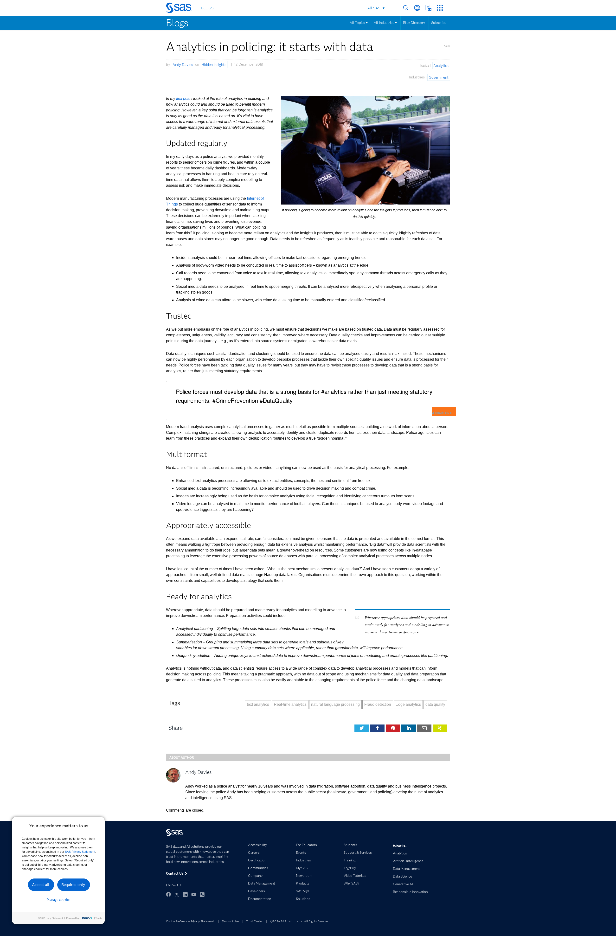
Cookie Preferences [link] (178, 921)
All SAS (373, 8)
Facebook (168, 894)
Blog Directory (414, 22)
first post (183, 98)
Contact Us (428, 8)
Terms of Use (230, 921)
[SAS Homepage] (181, 8)
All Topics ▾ (359, 22)
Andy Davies (183, 64)
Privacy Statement (202, 921)
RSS (202, 894)
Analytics (441, 65)
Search (406, 8)
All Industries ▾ (385, 22)
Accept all (40, 884)
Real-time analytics (290, 704)
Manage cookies (59, 900)
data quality (435, 704)
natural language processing (335, 704)
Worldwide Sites (417, 8)
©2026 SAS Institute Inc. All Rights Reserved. (300, 921)
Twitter (176, 894)
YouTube (193, 894)
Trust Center (254, 921)
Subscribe (438, 22)
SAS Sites (440, 8)
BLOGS (207, 8)
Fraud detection (377, 704)
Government (439, 77)
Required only (73, 884)
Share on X (443, 413)
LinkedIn (185, 894)
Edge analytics (408, 704)
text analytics (258, 704)
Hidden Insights (213, 64)
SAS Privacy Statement (80, 851)
